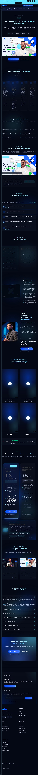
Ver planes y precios (10, 685)
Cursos (19, 15)
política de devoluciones (28, 537)
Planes (3, 724)
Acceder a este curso (13, 59)
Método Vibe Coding (5, 726)
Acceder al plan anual (11, 511)
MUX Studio (21, 726)
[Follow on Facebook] (3, 717)
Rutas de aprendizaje (22, 715)
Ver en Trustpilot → (31, 441)
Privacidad (3, 768)
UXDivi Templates (22, 728)
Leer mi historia (24, 351)
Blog (20, 711)
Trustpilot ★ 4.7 (4, 730)
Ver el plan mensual (25, 651)
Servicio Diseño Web (5, 744)
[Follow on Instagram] (5, 717)
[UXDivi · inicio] (4, 5)
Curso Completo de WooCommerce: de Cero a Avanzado (26, 569)
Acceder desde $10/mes (27, 348)
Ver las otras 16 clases (29, 181)
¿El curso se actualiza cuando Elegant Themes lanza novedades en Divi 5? (19, 617)
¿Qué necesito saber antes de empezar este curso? (19, 597)
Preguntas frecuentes (5, 728)
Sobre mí (20, 724)
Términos (7, 768)
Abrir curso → (14, 577)
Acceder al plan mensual (28, 512)
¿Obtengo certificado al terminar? (19, 621)
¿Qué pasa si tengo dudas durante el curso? (19, 625)
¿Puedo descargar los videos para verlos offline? (19, 629)
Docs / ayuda (21, 730)
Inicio (15, 15)
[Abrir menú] (34, 6)
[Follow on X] (11, 717)
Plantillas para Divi (5, 742)
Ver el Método (18, 2)
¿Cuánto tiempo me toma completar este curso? (19, 609)
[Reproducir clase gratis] (19, 165)
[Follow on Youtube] (8, 717)
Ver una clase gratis (25, 59)
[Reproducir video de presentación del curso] (19, 46)
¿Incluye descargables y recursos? (19, 613)
